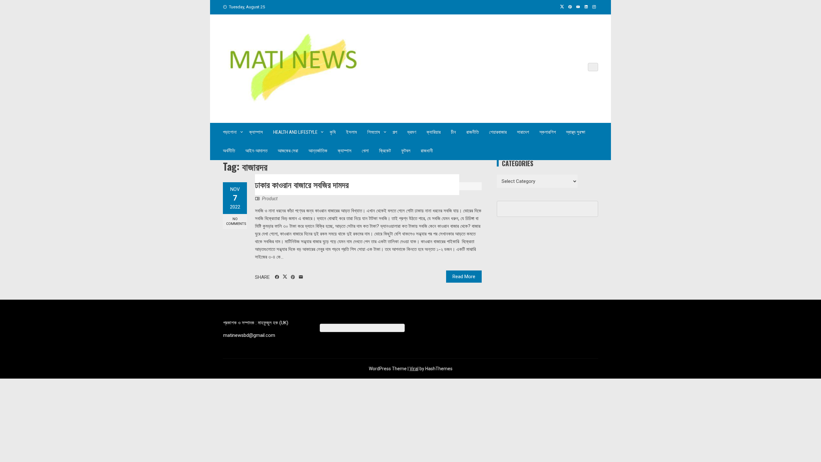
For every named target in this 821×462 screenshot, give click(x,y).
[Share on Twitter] (285, 276)
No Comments (236, 221)
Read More (464, 276)
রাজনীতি (472, 132)
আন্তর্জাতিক (318, 151)
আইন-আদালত (256, 151)
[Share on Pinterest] (293, 277)
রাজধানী (427, 151)
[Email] (301, 277)
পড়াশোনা (230, 132)
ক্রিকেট (385, 151)
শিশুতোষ (373, 132)
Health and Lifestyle (295, 132)
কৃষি (333, 132)
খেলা (365, 151)
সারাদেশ (523, 132)
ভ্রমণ (411, 132)
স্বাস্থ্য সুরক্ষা (575, 132)
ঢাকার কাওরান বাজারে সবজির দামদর (302, 184)
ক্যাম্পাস (256, 132)
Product (269, 198)
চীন (453, 132)
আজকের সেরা (288, 151)
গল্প (395, 132)
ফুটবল (405, 151)
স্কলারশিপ (547, 132)
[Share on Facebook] (277, 277)
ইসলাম (351, 132)
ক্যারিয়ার (434, 132)
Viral (414, 368)
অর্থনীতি (229, 151)
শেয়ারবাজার (498, 132)
